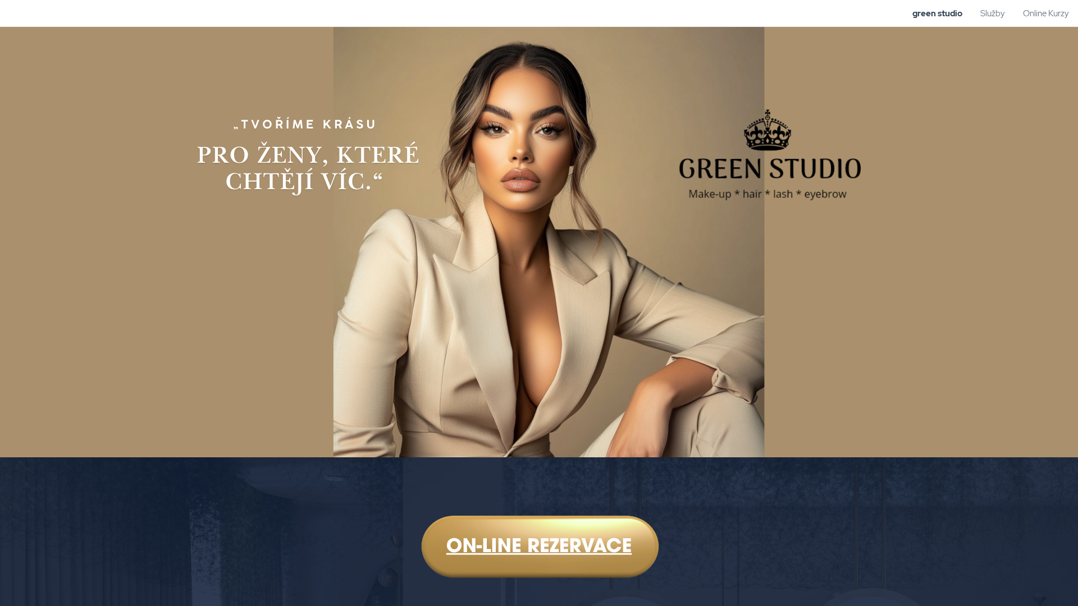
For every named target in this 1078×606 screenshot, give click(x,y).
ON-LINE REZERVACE (539, 547)
